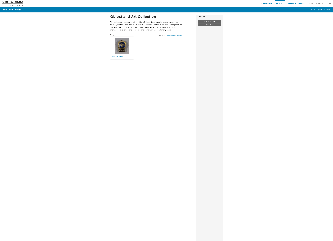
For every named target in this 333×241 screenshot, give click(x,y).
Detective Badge (117, 56)
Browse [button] (279, 3)
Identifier (179, 35)
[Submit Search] (330, 3)
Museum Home (266, 3)
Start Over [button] (209, 24)
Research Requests (296, 3)
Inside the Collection (12, 10)
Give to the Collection (320, 10)
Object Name (171, 35)
